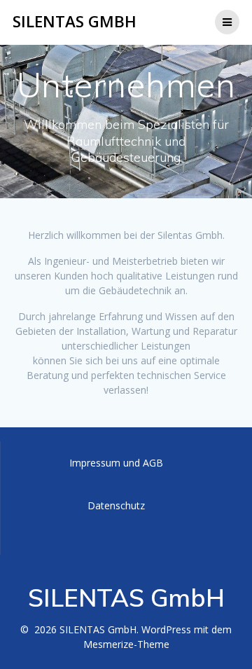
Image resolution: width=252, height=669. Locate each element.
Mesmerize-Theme (126, 644)
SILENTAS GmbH (74, 21)
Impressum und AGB (116, 462)
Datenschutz (116, 505)
